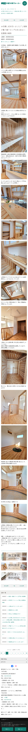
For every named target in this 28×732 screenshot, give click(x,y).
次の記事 (22, 20)
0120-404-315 (7, 676)
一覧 (14, 20)
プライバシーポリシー (15, 724)
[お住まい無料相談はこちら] (14, 576)
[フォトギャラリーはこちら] (14, 556)
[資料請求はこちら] (14, 566)
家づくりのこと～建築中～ (8, 41)
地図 (6, 697)
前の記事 (6, 20)
